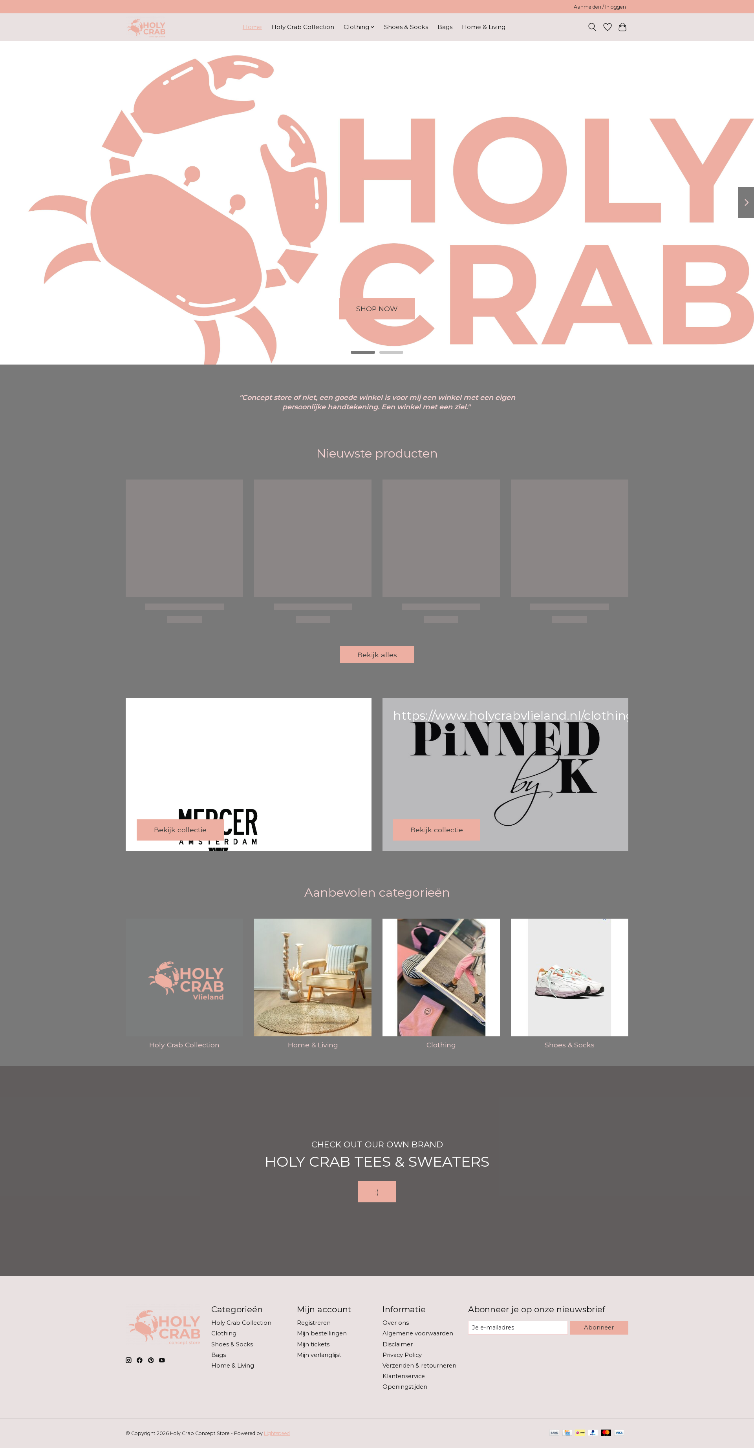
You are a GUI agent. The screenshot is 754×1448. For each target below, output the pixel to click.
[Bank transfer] (554, 1433)
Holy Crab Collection (302, 27)
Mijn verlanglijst (319, 1355)
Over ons (395, 1322)
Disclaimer (397, 1344)
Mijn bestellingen (322, 1333)
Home (252, 27)
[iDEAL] (580, 1433)
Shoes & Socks (406, 27)
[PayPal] (593, 1433)
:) (377, 1192)
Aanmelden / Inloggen (600, 7)
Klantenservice (403, 1376)
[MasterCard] (606, 1433)
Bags (444, 27)
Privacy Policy (402, 1355)
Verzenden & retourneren (419, 1365)
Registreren (314, 1322)
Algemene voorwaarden (417, 1333)
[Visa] (619, 1433)
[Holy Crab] (145, 27)
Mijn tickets (313, 1344)
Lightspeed (277, 1433)
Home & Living (483, 27)
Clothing (441, 1045)
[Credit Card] (567, 1433)
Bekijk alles (377, 655)
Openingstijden (404, 1386)
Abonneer (599, 1327)
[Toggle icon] (592, 27)
